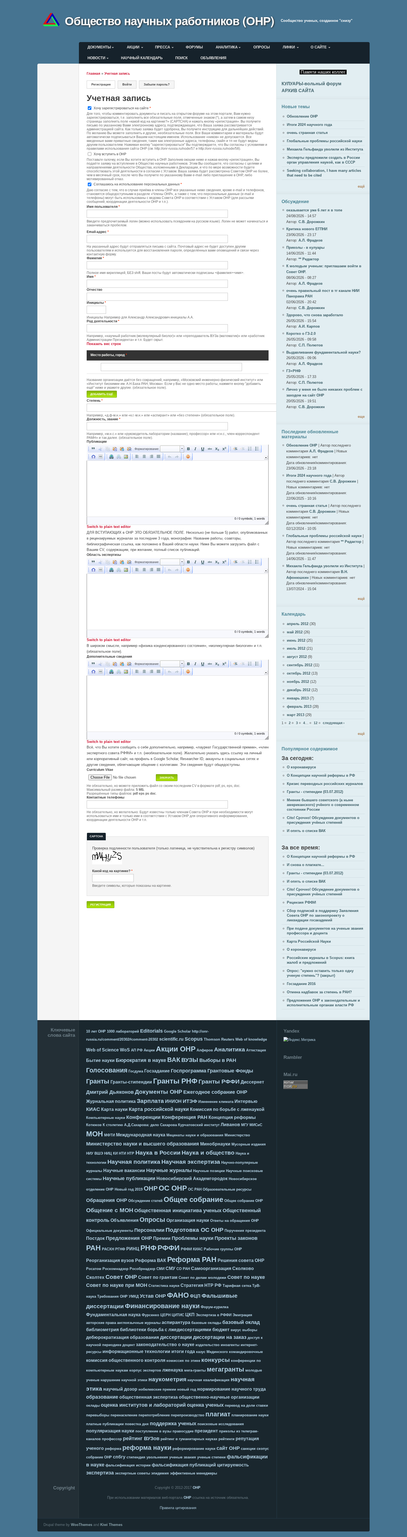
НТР (130, 1153)
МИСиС (255, 1125)
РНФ (148, 1248)
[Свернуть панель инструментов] (266, 457)
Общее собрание (193, 1199)
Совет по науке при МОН (116, 1285)
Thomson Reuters (219, 1039)
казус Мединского (212, 1352)
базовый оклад (241, 1322)
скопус (263, 1449)
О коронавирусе (301, 767)
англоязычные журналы (139, 1323)
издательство (207, 1345)
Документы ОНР (158, 1091)
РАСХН (108, 1249)
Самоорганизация (211, 1268)
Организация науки (187, 1220)
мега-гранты (195, 1370)
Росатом (93, 1269)
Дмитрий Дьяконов (110, 1092)
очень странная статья (307, 133)
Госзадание (157, 1071)
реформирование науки (193, 1449)
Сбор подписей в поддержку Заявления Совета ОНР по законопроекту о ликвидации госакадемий (323, 915)
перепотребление (154, 1415)
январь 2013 (298, 698)
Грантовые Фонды (230, 1071)
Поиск (181, 58)
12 (316, 723)
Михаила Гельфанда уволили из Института (325, 149)
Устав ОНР (153, 1296)
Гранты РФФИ (219, 1081)
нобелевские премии (157, 1389)
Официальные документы (109, 1230)
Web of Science (102, 1050)
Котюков (94, 1125)
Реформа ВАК (150, 1260)
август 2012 (297, 657)
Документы (99, 47)
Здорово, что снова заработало (314, 315)
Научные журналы (169, 1170)
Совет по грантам (157, 1277)
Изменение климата (215, 1102)
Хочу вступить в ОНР (110, 154)
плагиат (217, 1414)
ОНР (151, 1188)
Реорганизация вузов (110, 1260)
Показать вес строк (104, 344)
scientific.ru (171, 1039)
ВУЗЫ (189, 1060)
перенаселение (123, 1415)
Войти (127, 84)
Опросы (261, 47)
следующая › (333, 723)
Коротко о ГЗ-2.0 (301, 333)
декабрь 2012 (298, 690)
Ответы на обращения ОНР (234, 1221)
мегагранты (225, 1369)
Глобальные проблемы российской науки (324, 141)
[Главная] (53, 20)
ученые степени (211, 1457)
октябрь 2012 (298, 673)
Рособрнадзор (142, 1269)
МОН (94, 1134)
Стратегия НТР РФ (201, 1285)
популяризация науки (110, 1431)
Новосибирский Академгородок (192, 1178)
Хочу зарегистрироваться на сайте (122, 108)
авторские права (101, 1323)
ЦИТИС (178, 1315)
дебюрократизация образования (122, 1337)
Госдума (135, 1071)
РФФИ (169, 1248)
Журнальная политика (111, 1101)
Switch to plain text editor (109, 527)
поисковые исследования (220, 1424)
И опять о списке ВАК (306, 831)
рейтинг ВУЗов (141, 1438)
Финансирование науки (162, 1306)
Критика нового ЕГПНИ (306, 229)
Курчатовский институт (199, 1125)
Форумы (194, 47)
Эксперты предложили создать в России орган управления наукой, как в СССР (323, 159)
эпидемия (160, 1473)
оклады (93, 1405)
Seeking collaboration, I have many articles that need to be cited (324, 173)
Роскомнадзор (115, 1269)
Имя (91, 276)
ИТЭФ (190, 1101)
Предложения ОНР (129, 1238)
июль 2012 (296, 648)
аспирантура (176, 1322)
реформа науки (146, 1447)
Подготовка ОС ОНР (194, 1230)
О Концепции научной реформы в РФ (321, 775)
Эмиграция (242, 1315)
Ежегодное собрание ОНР (215, 1092)
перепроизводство (187, 1415)
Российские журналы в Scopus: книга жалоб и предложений (320, 960)
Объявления (213, 58)
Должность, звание (103, 419)
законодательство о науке (165, 1344)
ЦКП (190, 1314)
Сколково (243, 1268)
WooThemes (81, 1525)
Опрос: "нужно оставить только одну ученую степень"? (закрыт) (320, 973)
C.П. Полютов (310, 345)
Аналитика (227, 47)
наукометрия (167, 1379)
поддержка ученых (173, 1423)
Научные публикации (129, 1178)
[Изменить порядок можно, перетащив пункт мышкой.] (92, 367)
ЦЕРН (165, 1315)
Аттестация (256, 1050)
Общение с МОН (109, 1210)
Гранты (97, 1081)
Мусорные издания (248, 1144)
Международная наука (140, 1134)
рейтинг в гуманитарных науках (189, 1439)
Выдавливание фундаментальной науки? (323, 352)
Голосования (106, 1070)
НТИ (122, 1153)
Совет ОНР (121, 1277)
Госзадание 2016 (301, 984)
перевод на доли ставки (246, 1405)
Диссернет (252, 1082)
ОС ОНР (173, 1188)
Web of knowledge (251, 1039)
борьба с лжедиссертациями (179, 1329)
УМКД (134, 1296)
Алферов (205, 1050)
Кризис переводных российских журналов (325, 784)
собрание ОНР (99, 1457)
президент (206, 1431)
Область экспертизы (104, 554)
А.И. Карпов (309, 326)
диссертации (176, 1337)
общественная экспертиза (148, 1397)
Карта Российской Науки (309, 941)
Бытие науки (100, 1060)
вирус (236, 1330)
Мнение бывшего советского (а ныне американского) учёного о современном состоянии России (323, 805)
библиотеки (133, 1329)
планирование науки (250, 1415)
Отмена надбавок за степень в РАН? (319, 992)
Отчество (94, 289)
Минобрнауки (215, 1144)
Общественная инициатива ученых (177, 1210)
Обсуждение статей (145, 1201)
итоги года (183, 1351)
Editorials (151, 1031)
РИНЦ (132, 1248)
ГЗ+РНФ (293, 371)
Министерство (237, 1135)
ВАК (173, 1059)
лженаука (172, 1370)
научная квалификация (208, 1380)
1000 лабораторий (123, 1031)
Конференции (143, 1117)
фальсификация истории (128, 1465)
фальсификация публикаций (184, 1465)
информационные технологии (136, 1351)
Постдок (95, 1238)
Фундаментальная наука (113, 1314)
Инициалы (96, 302)
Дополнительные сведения (109, 656)
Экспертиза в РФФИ (213, 1315)
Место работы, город (109, 355)
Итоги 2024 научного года (309, 125)
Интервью (246, 1101)
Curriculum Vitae (100, 769)
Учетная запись (117, 73)
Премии (162, 1238)
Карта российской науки (159, 1109)
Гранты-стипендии (131, 1082)
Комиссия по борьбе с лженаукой (227, 1109)
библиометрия (102, 1329)
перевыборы (97, 1415)
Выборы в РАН (217, 1060)
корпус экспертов (145, 1370)
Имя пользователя (103, 206)
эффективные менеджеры (193, 1473)
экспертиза (100, 1473)
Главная (93, 73)
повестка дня (137, 1424)
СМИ (160, 1269)
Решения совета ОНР (241, 1260)
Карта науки (114, 1109)
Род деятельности (103, 321)
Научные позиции (209, 1171)
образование (102, 1397)
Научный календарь (142, 58)
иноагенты (230, 1345)
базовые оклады (206, 1323)
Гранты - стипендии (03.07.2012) (315, 792)
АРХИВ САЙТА (298, 90)
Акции (133, 47)
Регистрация (103, 84)
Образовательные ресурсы (227, 1189)
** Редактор (308, 259)
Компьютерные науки (105, 1118)
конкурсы (215, 1360)
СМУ (170, 1268)
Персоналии (149, 1230)
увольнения (157, 1457)
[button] (93, 448)
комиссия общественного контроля (125, 1360)
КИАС (93, 1109)
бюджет (221, 1329)
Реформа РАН (192, 1259)
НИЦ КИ (111, 1153)
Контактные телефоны (105, 797)
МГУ (244, 1125)
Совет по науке (246, 1277)
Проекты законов (236, 1238)
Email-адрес (98, 232)
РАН (93, 1248)
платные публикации (105, 1424)
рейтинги (226, 1439)
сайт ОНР (228, 1448)
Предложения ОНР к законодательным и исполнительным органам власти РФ (323, 1002)
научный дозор (120, 1389)
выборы (249, 1330)
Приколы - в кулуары (305, 247)
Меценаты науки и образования (194, 1135)
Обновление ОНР (302, 116)
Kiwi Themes (111, 1525)
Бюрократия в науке (141, 1060)
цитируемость (233, 1465)
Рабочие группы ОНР (223, 1249)
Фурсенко (150, 1315)
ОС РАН (195, 1189)
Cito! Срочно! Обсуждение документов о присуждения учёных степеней (323, 820)
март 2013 (295, 715)
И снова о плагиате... (305, 865)
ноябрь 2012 (298, 682)
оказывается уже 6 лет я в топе (314, 210)
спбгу (119, 1457)
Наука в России (158, 1152)
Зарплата (150, 1101)
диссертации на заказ (219, 1337)
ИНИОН (173, 1101)
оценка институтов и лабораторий (143, 1405)
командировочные (246, 1352)
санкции (248, 1449)
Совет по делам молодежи (202, 1278)
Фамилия (95, 258)
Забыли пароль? (157, 84)
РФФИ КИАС (192, 1249)
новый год (186, 1389)
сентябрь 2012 (299, 665)
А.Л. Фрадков (310, 240)
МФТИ (109, 1135)
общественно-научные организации (219, 1397)
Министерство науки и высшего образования (142, 1144)
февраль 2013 (299, 706)
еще (361, 416)
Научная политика (133, 1161)
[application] (178, 485)
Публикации (97, 441)
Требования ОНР (112, 1296)
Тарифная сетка (237, 1286)
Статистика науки (163, 1286)
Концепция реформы (232, 1117)
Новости (96, 58)
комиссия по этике (183, 1361)
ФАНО (178, 1295)
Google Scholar (177, 1031)
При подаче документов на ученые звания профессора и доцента (325, 930)
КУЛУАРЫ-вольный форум (311, 83)
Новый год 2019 (129, 1189)
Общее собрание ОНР (243, 1201)
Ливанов (230, 1124)
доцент (128, 1345)
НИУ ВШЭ (94, 1153)
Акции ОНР (175, 1049)
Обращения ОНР (106, 1200)
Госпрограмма (188, 1071)
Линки (289, 47)
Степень (95, 400)
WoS (125, 1050)
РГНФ (120, 1249)
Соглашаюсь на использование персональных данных (138, 184)
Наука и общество (208, 1152)
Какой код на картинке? (112, 871)
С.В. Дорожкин (311, 222)
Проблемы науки (192, 1238)
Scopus (194, 1039)
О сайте (319, 47)
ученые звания (182, 1457)
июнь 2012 (296, 640)
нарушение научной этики (124, 1380)
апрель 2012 (297, 624)
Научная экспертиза (190, 1161)
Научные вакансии (124, 1170)
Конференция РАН (184, 1117)
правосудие (183, 1431)
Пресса (162, 47)
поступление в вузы (153, 1431)
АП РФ (137, 1050)
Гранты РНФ (175, 1081)
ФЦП (195, 1296)
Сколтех (95, 1277)
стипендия (136, 1457)
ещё (361, 186)
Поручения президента (245, 1230)
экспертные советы (132, 1473)
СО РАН (183, 1269)
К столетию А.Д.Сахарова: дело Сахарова (140, 1125)
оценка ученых (205, 1405)
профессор (112, 1439)
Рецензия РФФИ (301, 902)
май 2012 (295, 632)
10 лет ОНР (96, 1031)
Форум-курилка (214, 1307)
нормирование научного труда (231, 1389)
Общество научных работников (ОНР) (169, 20)
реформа (113, 1449)
